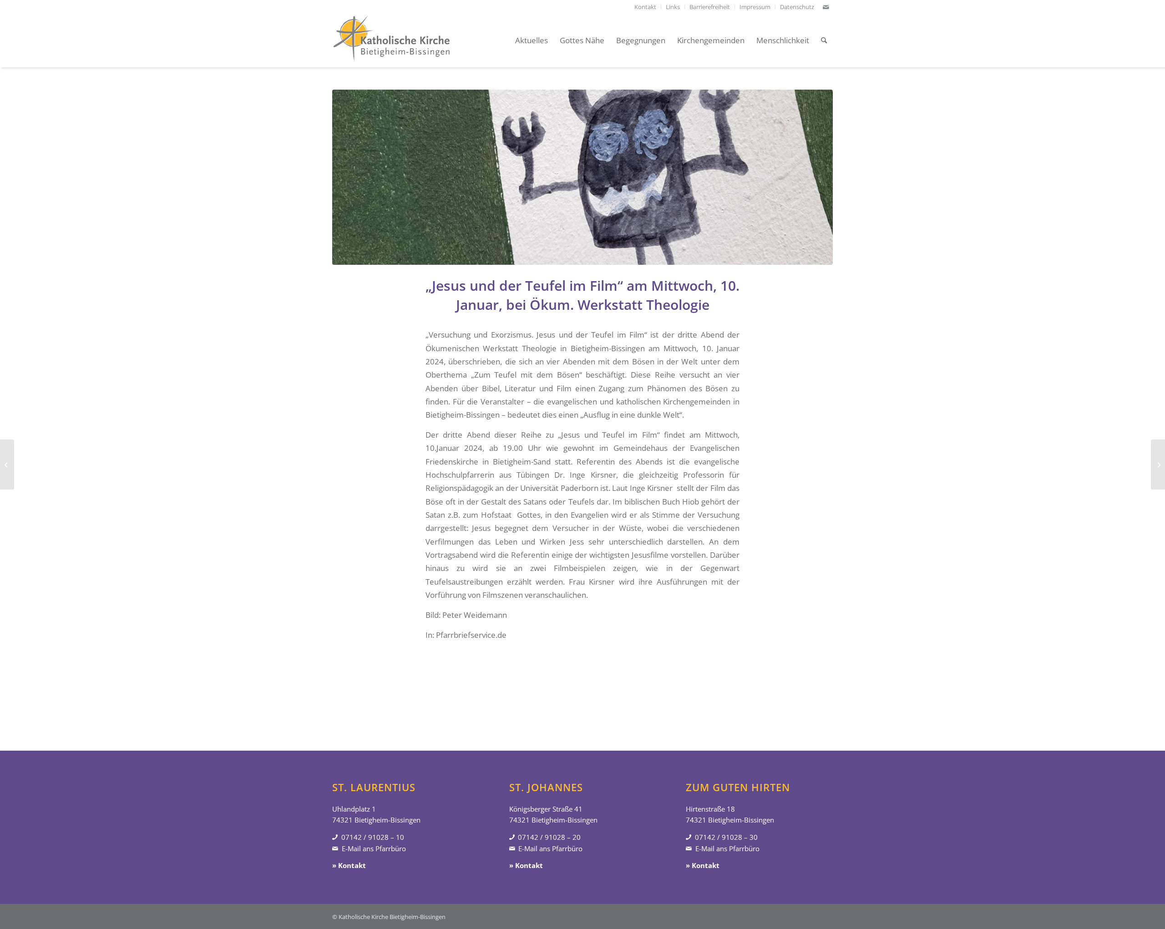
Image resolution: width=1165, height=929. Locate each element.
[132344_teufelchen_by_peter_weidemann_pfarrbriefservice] (582, 177)
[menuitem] (645, 7)
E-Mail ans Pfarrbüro (374, 848)
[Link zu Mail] (826, 7)
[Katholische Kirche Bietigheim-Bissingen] (391, 40)
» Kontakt (349, 865)
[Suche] (824, 40)
